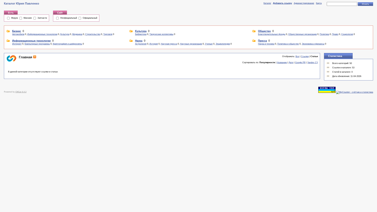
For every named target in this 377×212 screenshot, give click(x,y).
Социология (347, 34)
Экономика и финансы (313, 44)
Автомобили (18, 34)
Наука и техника (266, 44)
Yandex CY (312, 62)
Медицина (77, 34)
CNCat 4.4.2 (21, 92)
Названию (282, 62)
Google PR (300, 62)
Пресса (262, 40)
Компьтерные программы (37, 44)
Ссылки (305, 56)
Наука (138, 40)
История (153, 44)
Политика (324, 34)
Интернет (17, 44)
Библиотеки (140, 34)
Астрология (140, 44)
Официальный (90, 18)
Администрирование (304, 3)
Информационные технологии (42, 34)
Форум (14, 18)
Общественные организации (302, 34)
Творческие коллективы (161, 34)
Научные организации (191, 44)
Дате (291, 62)
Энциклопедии (223, 44)
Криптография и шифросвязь (67, 44)
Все (297, 56)
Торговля (107, 34)
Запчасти (42, 18)
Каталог (267, 3)
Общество (264, 31)
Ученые (209, 44)
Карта (319, 3)
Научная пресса (169, 44)
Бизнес (16, 31)
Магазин (28, 18)
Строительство (92, 34)
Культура (64, 34)
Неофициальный (68, 18)
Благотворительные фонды (271, 34)
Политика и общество (288, 44)
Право (335, 34)
